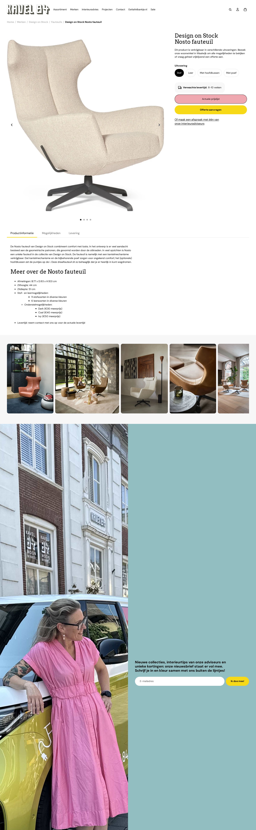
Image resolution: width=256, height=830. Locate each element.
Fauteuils (56, 22)
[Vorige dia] (11, 125)
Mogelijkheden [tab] (51, 233)
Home (10, 22)
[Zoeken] (230, 9)
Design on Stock (38, 22)
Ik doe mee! (237, 681)
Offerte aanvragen (211, 109)
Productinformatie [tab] (22, 233)
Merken (21, 22)
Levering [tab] (74, 233)
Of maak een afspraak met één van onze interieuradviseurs (197, 121)
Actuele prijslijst (211, 98)
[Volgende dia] (160, 125)
